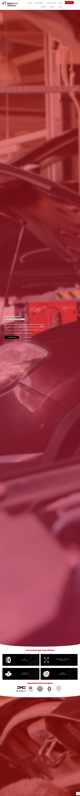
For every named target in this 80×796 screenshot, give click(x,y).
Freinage (60, 3)
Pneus (24, 659)
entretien (24, 673)
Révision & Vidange (51, 3)
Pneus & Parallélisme (38, 3)
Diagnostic (52, 6)
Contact (60, 6)
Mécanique (43, 6)
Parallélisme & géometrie (62, 659)
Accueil (29, 3)
